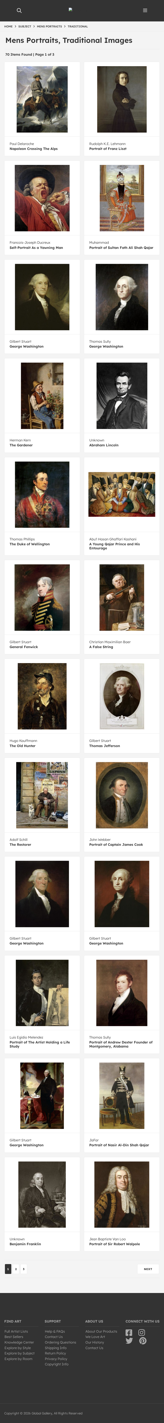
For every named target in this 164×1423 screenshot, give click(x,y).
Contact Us (54, 1337)
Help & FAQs (55, 1331)
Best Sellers (13, 1337)
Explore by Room (18, 1359)
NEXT (148, 1269)
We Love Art (95, 1337)
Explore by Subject (19, 1353)
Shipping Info (56, 1348)
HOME (8, 26)
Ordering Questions (60, 1342)
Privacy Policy (56, 1359)
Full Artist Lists (16, 1331)
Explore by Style (17, 1348)
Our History (94, 1342)
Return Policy (55, 1353)
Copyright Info (57, 1364)
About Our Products (101, 1331)
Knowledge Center (19, 1342)
